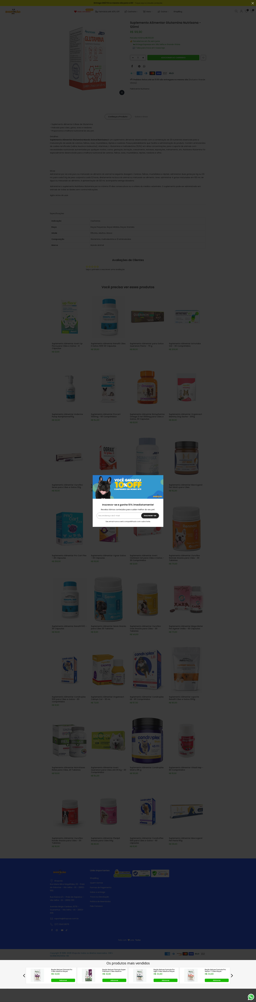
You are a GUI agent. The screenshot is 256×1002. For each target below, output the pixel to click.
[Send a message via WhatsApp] (251, 997)
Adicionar (63, 980)
